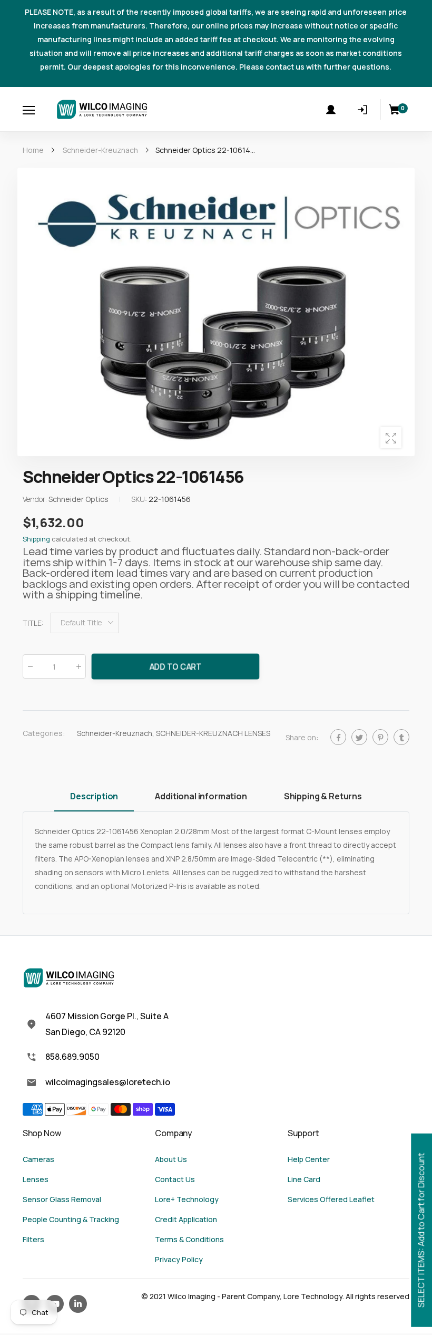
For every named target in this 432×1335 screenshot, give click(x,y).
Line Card (304, 1179)
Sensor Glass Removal (62, 1199)
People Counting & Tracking (71, 1219)
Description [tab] (94, 796)
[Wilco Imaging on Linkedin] (78, 1304)
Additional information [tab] (201, 796)
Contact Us (175, 1179)
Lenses (35, 1179)
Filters (33, 1239)
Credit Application (186, 1219)
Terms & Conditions (189, 1239)
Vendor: (35, 499)
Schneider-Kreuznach (114, 733)
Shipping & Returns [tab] (323, 796)
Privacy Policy (179, 1259)
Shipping (36, 539)
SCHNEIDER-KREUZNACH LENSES (213, 733)
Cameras (38, 1159)
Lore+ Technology (187, 1199)
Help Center (309, 1159)
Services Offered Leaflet (331, 1199)
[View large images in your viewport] (390, 437)
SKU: (140, 499)
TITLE (33, 622)
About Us (171, 1159)
